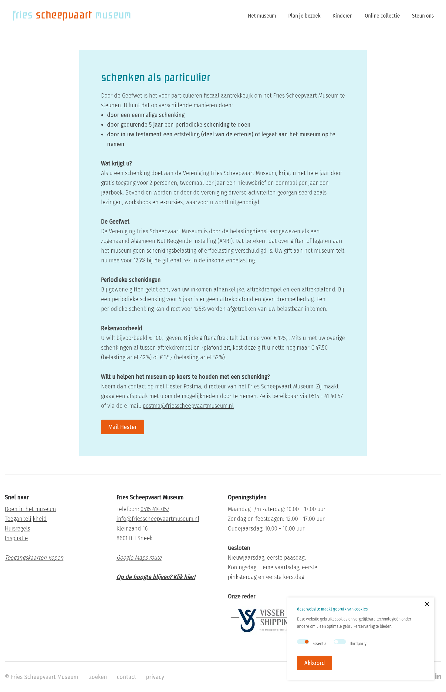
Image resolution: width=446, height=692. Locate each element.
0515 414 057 (154, 509)
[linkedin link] (438, 676)
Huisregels (17, 528)
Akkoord (314, 663)
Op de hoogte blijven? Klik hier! (156, 577)
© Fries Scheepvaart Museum (41, 676)
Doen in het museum (30, 509)
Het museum (262, 15)
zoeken (98, 676)
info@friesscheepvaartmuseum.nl (158, 518)
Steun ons (423, 15)
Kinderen (343, 15)
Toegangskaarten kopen (34, 557)
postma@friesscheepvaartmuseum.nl (188, 405)
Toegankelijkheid (26, 518)
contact (126, 676)
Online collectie (382, 15)
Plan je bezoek (304, 15)
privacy (155, 676)
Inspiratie (16, 538)
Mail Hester (122, 427)
